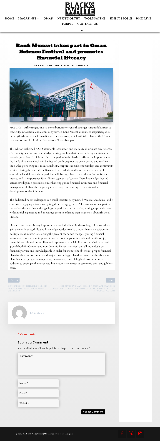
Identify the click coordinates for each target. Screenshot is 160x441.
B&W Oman (45, 65)
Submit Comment (93, 411)
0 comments (80, 65)
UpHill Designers (65, 433)
